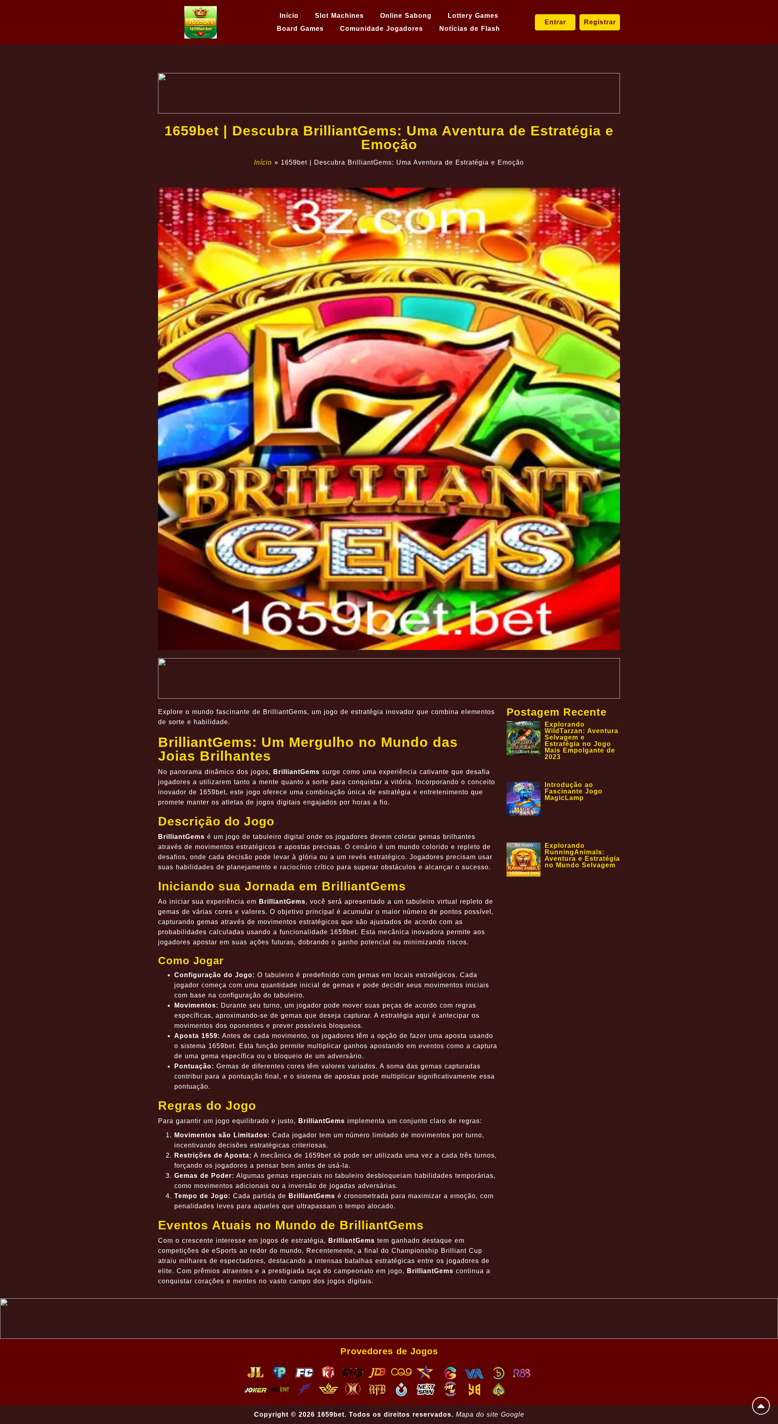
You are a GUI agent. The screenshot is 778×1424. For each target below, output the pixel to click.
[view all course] (761, 1406)
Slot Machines (339, 15)
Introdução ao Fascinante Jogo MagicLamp (574, 791)
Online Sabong (406, 15)
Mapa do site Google (490, 1414)
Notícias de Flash (469, 28)
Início (289, 15)
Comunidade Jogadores (381, 28)
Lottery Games (473, 15)
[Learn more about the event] (389, 93)
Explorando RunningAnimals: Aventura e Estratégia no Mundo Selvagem (582, 855)
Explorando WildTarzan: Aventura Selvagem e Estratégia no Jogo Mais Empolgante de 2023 (581, 740)
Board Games (300, 28)
